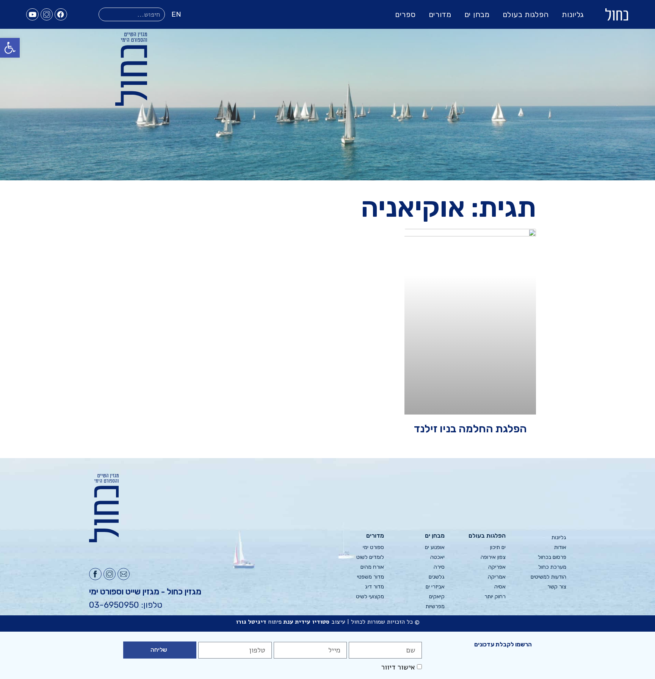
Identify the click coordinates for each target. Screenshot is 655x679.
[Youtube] (32, 14)
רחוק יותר (494, 596)
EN (176, 14)
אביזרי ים (435, 587)
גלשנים (437, 577)
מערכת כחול (552, 567)
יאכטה (437, 557)
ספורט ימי (373, 547)
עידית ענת (296, 622)
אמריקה (496, 577)
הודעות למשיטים (548, 577)
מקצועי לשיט (370, 596)
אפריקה (496, 567)
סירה (439, 567)
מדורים (440, 14)
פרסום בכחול (552, 557)
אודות (560, 547)
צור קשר (556, 587)
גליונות (573, 14)
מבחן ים (477, 14)
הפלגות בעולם (526, 14)
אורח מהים (372, 567)
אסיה (499, 587)
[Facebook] (61, 14)
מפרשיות (435, 606)
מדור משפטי (370, 577)
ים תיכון (497, 547)
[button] (10, 48)
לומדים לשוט (370, 557)
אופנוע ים (435, 547)
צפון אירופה (493, 557)
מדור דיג (374, 587)
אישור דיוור (398, 668)
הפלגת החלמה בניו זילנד (470, 428)
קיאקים (437, 596)
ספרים (405, 14)
